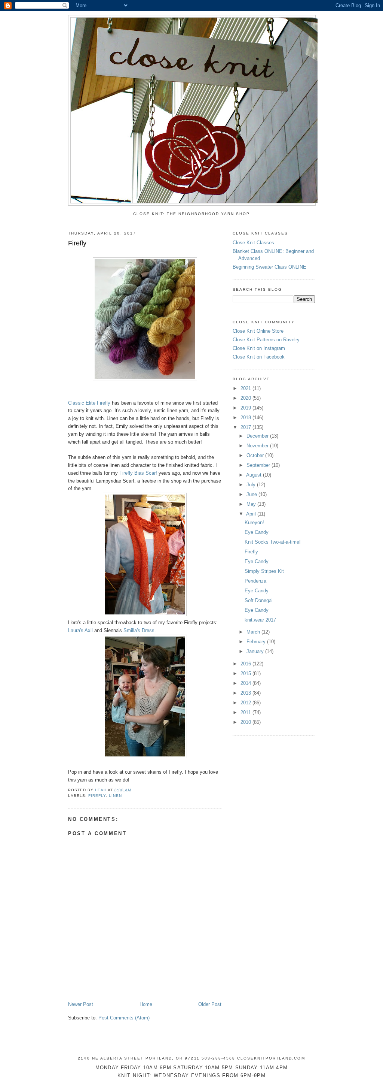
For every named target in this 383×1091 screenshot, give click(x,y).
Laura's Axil (80, 630)
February (256, 641)
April (251, 514)
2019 (246, 408)
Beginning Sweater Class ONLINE (269, 267)
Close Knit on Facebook (259, 357)
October (255, 455)
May (251, 504)
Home (146, 1004)
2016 (246, 664)
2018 (246, 417)
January (255, 651)
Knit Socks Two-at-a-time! (273, 542)
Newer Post (80, 1004)
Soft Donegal (259, 600)
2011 (246, 712)
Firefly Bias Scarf (138, 473)
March (253, 632)
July (251, 484)
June (252, 494)
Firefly (251, 551)
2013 (246, 693)
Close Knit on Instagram (259, 348)
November (258, 445)
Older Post (209, 1004)
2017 (246, 427)
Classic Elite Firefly (89, 403)
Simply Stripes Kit (264, 571)
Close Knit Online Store (258, 331)
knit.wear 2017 (260, 620)
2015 (246, 673)
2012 (246, 702)
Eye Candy (257, 532)
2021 (246, 388)
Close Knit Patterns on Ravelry (266, 339)
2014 (246, 683)
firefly (97, 796)
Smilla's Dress (138, 630)
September (259, 465)
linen (115, 796)
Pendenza (255, 581)
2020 (246, 398)
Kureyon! (254, 522)
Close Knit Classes (253, 242)
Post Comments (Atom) (124, 1018)
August (254, 475)
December (258, 436)
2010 (246, 722)
